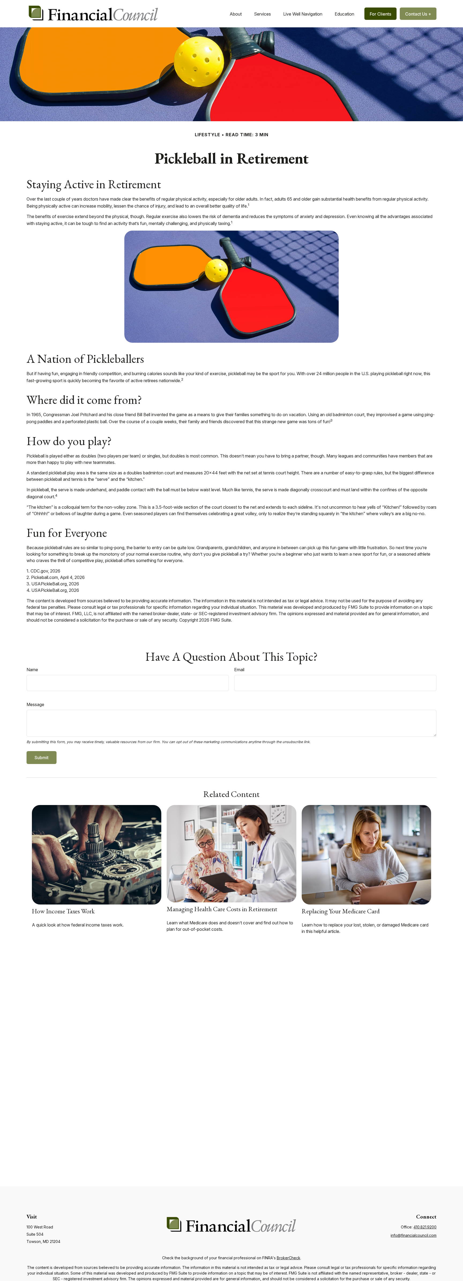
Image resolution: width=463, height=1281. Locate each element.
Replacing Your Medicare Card (341, 911)
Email (239, 669)
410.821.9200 (424, 1227)
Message (35, 704)
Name (32, 669)
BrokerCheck (288, 1258)
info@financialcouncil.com (413, 1235)
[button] (235, 14)
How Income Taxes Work (63, 911)
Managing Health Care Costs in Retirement (222, 909)
